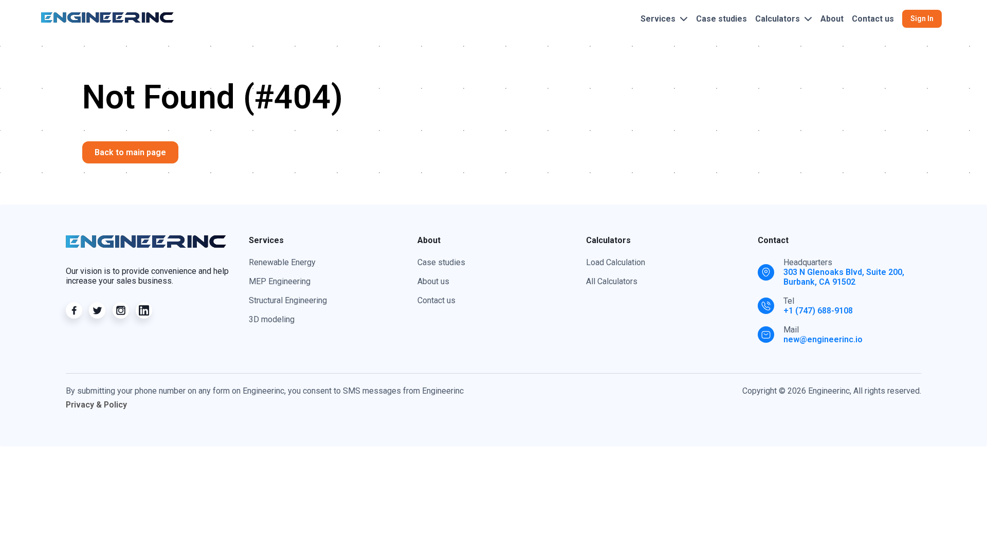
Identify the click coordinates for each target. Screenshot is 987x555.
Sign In (922, 18)
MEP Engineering (279, 281)
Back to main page (130, 152)
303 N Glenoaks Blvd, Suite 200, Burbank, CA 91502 (843, 277)
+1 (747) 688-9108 (818, 311)
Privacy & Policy (96, 405)
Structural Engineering (288, 300)
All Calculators (611, 281)
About (832, 19)
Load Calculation (615, 262)
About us (433, 281)
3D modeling (272, 319)
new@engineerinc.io (823, 339)
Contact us (873, 19)
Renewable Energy (282, 262)
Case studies (721, 19)
